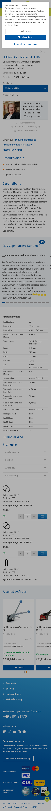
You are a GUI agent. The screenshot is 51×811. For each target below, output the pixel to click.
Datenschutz (19, 44)
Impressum (32, 44)
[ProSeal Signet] (10, 805)
